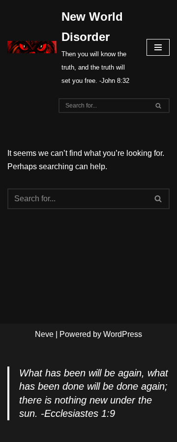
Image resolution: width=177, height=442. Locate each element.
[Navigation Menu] (158, 47)
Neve (44, 334)
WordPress (122, 334)
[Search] (159, 105)
